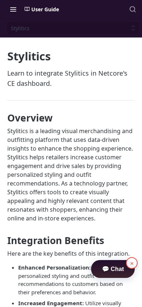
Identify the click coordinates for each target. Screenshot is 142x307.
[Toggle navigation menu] (13, 9)
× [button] (132, 263)
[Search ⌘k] (132, 9)
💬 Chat (113, 269)
